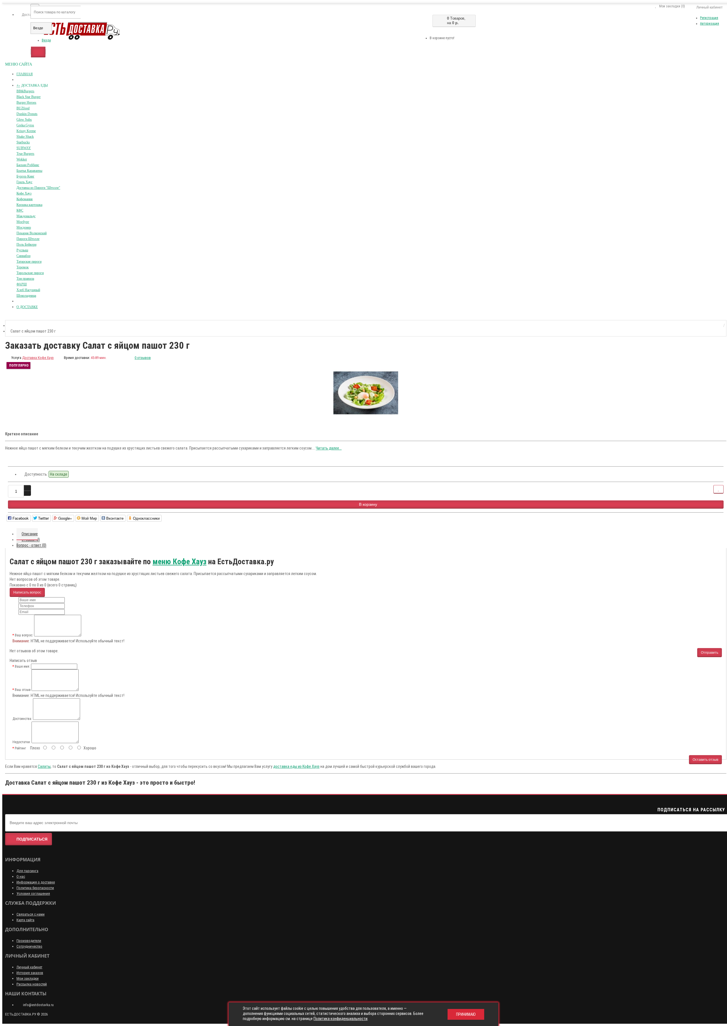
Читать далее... (329, 448)
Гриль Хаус (24, 182)
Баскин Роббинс (27, 165)
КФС (19, 210)
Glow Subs (24, 120)
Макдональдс (25, 216)
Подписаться (31, 839)
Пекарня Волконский (31, 233)
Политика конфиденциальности (340, 1018)
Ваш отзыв (23, 690)
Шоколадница (26, 296)
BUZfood (23, 108)
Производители (28, 941)
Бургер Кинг (25, 176)
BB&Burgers (25, 91)
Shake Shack (25, 137)
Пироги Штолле (27, 239)
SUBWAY (23, 148)
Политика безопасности (35, 888)
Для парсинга (27, 871)
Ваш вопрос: (24, 635)
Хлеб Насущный (28, 290)
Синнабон (23, 256)
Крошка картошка (29, 205)
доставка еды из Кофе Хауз (296, 766)
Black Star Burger (28, 97)
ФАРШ (21, 284)
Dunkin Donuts (26, 114)
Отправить (709, 653)
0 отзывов (143, 358)
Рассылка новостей (31, 984)
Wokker (21, 159)
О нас (20, 876)
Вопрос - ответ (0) (31, 545)
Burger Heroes (26, 103)
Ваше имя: (22, 666)
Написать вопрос (27, 592)
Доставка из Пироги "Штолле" (38, 188)
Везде (46, 40)
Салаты (44, 766)
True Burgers (25, 154)
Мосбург (22, 222)
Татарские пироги (28, 262)
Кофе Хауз (24, 193)
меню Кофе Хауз (179, 561)
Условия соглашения (33, 893)
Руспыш (22, 250)
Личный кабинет (29, 967)
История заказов (29, 973)
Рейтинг (20, 748)
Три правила (25, 279)
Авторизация (709, 24)
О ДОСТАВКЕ (27, 307)
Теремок (22, 267)
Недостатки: (21, 742)
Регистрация (709, 18)
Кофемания (24, 199)
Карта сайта (25, 920)
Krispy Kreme (26, 131)
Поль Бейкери (26, 244)
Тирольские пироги (30, 273)
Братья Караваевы (29, 171)
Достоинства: (22, 719)
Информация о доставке (35, 882)
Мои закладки (27, 978)
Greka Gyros (25, 125)
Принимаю (466, 1014)
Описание (30, 534)
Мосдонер (23, 227)
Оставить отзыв (705, 760)
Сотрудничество (29, 946)
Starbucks (23, 142)
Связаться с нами (30, 914)
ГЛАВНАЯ (24, 74)
